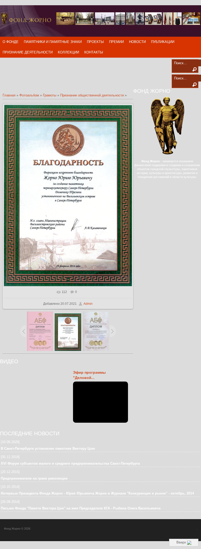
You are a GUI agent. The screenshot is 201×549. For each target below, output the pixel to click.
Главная (9, 95)
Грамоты (49, 95)
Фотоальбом (29, 95)
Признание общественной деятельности (92, 95)
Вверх (181, 542)
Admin (88, 304)
